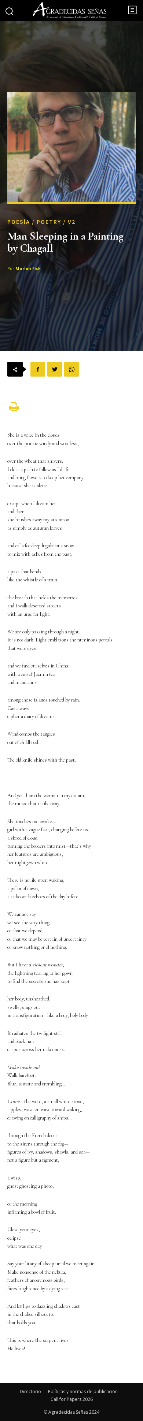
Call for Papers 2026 (72, 1399)
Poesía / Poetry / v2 (41, 222)
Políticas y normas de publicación (83, 1391)
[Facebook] (37, 369)
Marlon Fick (28, 268)
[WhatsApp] (71, 369)
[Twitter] (54, 369)
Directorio (30, 1391)
